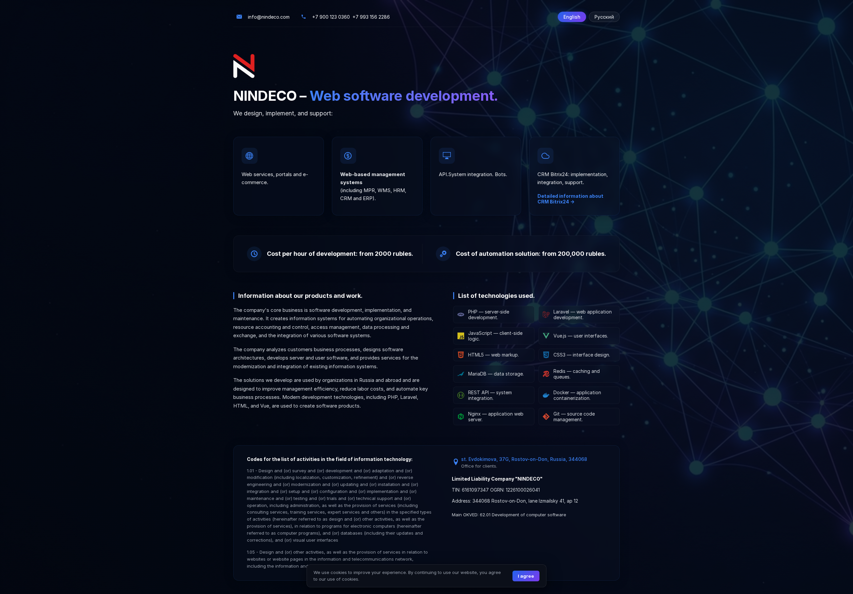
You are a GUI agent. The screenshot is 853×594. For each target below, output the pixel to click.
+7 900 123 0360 (331, 17)
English (571, 17)
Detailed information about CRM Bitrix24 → (570, 198)
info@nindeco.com (269, 17)
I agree (526, 576)
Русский (604, 17)
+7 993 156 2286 (371, 17)
